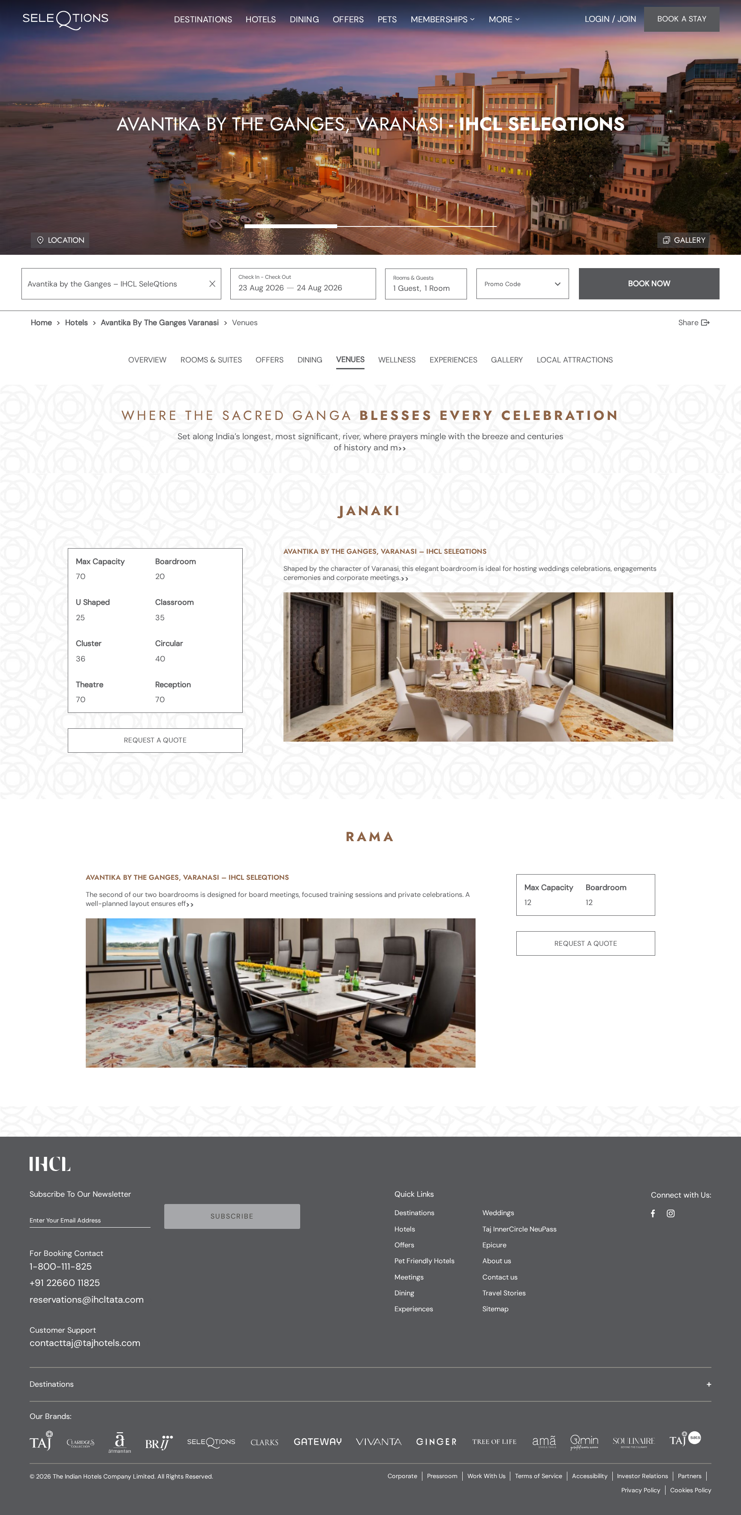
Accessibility (590, 1476)
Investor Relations (642, 1476)
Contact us (500, 1277)
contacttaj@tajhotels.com (85, 1343)
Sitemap (495, 1308)
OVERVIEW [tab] (147, 360)
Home (41, 322)
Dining (404, 1293)
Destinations (414, 1212)
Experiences (414, 1308)
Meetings (409, 1277)
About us (496, 1260)
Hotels (76, 322)
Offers (404, 1244)
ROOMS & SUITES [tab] (211, 360)
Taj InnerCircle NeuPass (519, 1229)
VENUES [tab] (350, 360)
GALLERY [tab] (507, 360)
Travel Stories (504, 1293)
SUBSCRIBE (232, 1216)
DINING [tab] (310, 360)
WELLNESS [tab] (397, 360)
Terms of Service (538, 1476)
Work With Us (486, 1476)
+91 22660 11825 (65, 1283)
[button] (523, 284)
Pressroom (442, 1476)
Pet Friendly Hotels (425, 1260)
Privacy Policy (640, 1490)
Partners (690, 1476)
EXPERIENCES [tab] (453, 360)
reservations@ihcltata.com (87, 1300)
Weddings (498, 1212)
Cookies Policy (690, 1490)
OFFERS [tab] (269, 360)
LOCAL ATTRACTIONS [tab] (575, 360)
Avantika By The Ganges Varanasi (160, 322)
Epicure (494, 1244)
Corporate (402, 1476)
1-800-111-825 (61, 1267)
